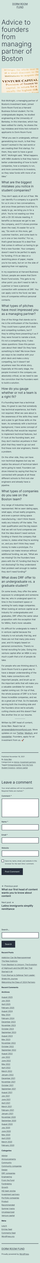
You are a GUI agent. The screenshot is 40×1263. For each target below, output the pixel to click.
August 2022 (7, 1054)
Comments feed (8, 1233)
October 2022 (8, 1046)
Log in (4, 1226)
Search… (5, 929)
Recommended (8, 1205)
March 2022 (7, 1071)
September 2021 (9, 1089)
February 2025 (8, 1008)
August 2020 (7, 1124)
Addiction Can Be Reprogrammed (16, 957)
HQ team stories (9, 1191)
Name (5, 822)
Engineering (7, 1177)
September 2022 (9, 1050)
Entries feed (7, 1229)
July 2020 (6, 1128)
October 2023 (8, 1029)
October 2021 (7, 1085)
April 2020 (6, 1138)
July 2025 (6, 1001)
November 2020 (9, 1117)
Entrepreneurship (14, 765)
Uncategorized (8, 1212)
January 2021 (7, 1114)
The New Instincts (9, 961)
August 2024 (7, 1011)
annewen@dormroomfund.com (16, 729)
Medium (29, 733)
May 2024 (6, 1015)
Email (5, 835)
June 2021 (6, 1099)
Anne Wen (8, 759)
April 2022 (6, 1068)
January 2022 (8, 1075)
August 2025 (7, 997)
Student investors (8, 768)
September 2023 (9, 1032)
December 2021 (8, 1078)
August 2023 (7, 1036)
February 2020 (8, 1145)
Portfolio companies (10, 1198)
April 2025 (6, 1004)
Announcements (9, 1159)
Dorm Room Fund (13, 1248)
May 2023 (6, 1039)
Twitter (20, 733)
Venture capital (8, 1215)
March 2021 (7, 1106)
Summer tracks (8, 1208)
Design (4, 1170)
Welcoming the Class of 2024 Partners (18, 982)
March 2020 (7, 1142)
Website (5, 848)
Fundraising (7, 1184)
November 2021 (8, 1082)
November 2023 (9, 1025)
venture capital (22, 768)
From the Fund (8, 1180)
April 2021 (6, 1103)
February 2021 (8, 1110)
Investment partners (28, 762)
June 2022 (6, 1061)
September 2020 (9, 1121)
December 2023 (8, 1022)
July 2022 (6, 1057)
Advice (16, 762)
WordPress (24, 1254)
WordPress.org (8, 1236)
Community (7, 1163)
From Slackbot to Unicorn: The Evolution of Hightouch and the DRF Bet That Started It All (19, 968)
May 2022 (6, 1064)
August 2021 (7, 1092)
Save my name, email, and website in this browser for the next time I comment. (21, 862)
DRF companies (8, 1173)
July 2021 (6, 1096)
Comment (7, 796)
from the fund (27, 765)
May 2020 (6, 1135)
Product (5, 1201)
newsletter (7, 736)
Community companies (12, 1166)
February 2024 (8, 1018)
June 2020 (6, 1131)
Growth (5, 1187)
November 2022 (9, 1043)
